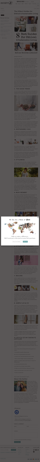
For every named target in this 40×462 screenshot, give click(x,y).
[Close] (38, 217)
